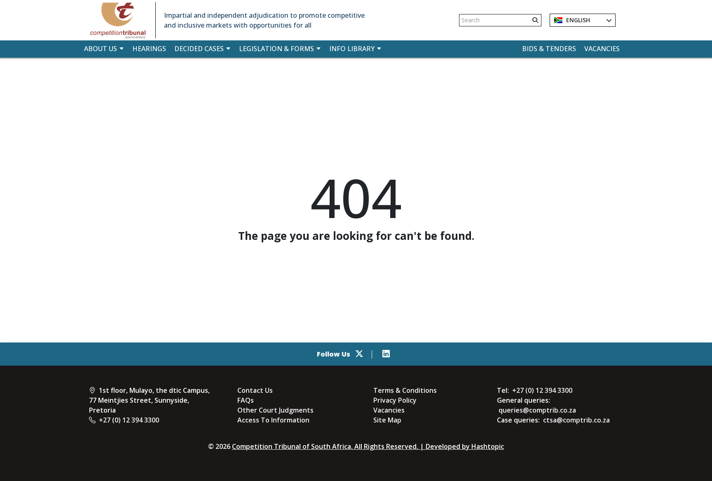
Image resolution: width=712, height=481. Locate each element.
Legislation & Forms (276, 48)
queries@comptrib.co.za (537, 410)
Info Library (352, 48)
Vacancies (602, 48)
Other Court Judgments (275, 410)
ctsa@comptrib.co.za (576, 420)
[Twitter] (359, 354)
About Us (100, 48)
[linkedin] (386, 354)
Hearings (149, 48)
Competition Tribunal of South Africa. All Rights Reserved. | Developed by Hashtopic (368, 446)
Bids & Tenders (549, 48)
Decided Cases (199, 48)
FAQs (245, 400)
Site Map (387, 420)
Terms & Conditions (405, 390)
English (577, 20)
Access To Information (273, 420)
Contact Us (255, 390)
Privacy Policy (395, 400)
